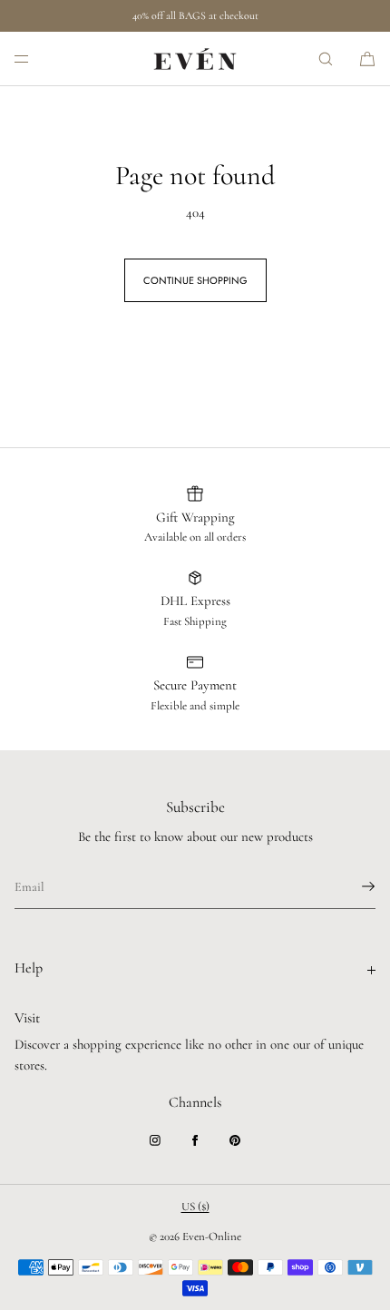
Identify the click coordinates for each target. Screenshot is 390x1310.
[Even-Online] (195, 59)
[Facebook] (195, 1140)
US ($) (195, 1206)
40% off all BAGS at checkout (195, 15)
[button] (326, 58)
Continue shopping (195, 280)
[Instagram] (155, 1140)
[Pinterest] (235, 1140)
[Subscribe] (352, 886)
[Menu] (36, 58)
